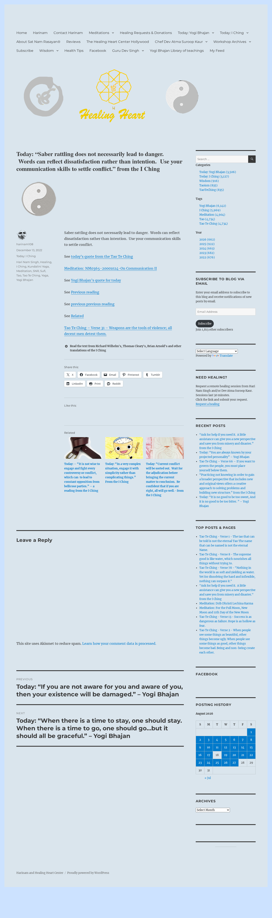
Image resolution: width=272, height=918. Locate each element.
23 (200, 763)
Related (77, 316)
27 (234, 763)
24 (208, 763)
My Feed (217, 51)
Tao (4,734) (207, 219)
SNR (36, 271)
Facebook (97, 51)
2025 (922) (207, 244)
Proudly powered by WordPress (88, 873)
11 (217, 747)
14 (242, 747)
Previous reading (85, 292)
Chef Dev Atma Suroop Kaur (179, 42)
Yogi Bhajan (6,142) (212, 206)
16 (200, 755)
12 (225, 747)
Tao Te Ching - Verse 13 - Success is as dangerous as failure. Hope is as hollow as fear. (227, 621)
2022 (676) (207, 257)
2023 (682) (206, 253)
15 (251, 747)
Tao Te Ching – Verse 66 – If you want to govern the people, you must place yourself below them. (227, 466)
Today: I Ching (232, 33)
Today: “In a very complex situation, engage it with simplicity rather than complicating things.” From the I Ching (123, 473)
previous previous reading (93, 304)
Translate (226, 356)
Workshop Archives (229, 42)
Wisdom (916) (209, 181)
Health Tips (74, 51)
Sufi (42, 271)
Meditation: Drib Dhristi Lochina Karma (226, 603)
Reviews (73, 42)
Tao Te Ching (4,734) (213, 223)
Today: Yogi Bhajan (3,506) (217, 172)
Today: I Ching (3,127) (214, 176)
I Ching (21, 266)
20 (234, 755)
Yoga (44, 275)
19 (225, 755)
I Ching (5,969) (210, 210)
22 (251, 755)
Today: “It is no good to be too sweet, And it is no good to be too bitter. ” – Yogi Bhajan (227, 501)
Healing (45, 262)
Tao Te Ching (31, 275)
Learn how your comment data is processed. (119, 643)
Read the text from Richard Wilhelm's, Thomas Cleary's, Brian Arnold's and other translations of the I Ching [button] (125, 348)
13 (234, 747)
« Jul (208, 778)
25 (217, 763)
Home (21, 33)
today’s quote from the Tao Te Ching (102, 256)
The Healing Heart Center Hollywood (117, 42)
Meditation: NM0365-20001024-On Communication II (110, 268)
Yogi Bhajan (24, 280)
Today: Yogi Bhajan (193, 33)
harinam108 (24, 244)
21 (242, 755)
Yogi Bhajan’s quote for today (96, 280)
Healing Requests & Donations (146, 33)
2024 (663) (207, 248)
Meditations (99, 33)
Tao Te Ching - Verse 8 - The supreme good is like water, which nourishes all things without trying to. (225, 559)
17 (208, 755)
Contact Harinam (68, 33)
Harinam (40, 33)
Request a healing (208, 404)
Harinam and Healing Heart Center (39, 873)
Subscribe (24, 51)
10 (208, 747)
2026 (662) (207, 239)
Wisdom (46, 51)
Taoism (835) (208, 185)
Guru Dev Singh (125, 51)
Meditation (24, 271)
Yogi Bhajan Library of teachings (177, 51)
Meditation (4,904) (212, 215)
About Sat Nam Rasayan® (38, 42)
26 (226, 763)
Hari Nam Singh (27, 262)
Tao (18, 275)
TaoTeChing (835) (211, 190)
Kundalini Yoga (38, 266)
